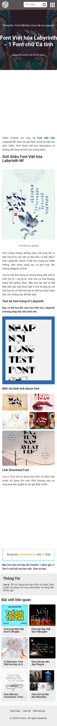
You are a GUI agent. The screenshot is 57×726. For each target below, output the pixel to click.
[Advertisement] (28, 103)
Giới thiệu (15, 711)
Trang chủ (8, 25)
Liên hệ (27, 711)
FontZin (25, 55)
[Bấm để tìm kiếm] (44, 5)
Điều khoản (39, 711)
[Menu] (52, 5)
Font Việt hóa (22, 25)
